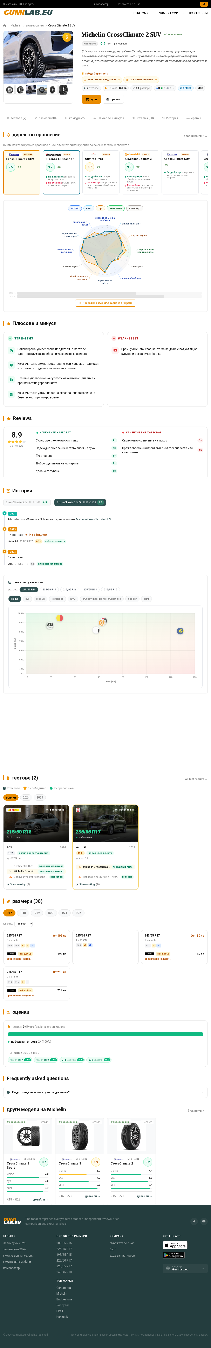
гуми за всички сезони (18, 1255)
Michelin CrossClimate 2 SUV (25, 871)
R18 (23, 913)
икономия (115, 208)
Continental (64, 1287)
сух (100, 208)
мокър (75, 208)
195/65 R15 (64, 1254)
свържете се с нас (128, 4)
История (172, 118)
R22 (78, 913)
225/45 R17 (64, 1249)
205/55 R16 (64, 1243)
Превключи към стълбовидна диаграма (107, 303)
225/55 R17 (64, 1266)
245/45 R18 (64, 1272)
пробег (132, 598)
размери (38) (48, 118)
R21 (64, 913)
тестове (93, 88)
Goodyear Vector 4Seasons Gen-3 (31, 876)
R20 (50, 913)
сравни (115, 99)
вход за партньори (122, 1255)
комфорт (135, 208)
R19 (37, 913)
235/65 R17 (83, 935)
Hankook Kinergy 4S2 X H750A (100, 876)
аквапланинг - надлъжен (104, 79)
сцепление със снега (143, 79)
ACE (10, 563)
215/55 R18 (29, 589)
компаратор (101, 4)
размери (143, 88)
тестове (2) (18, 118)
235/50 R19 (49, 589)
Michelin (16, 25)
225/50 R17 (64, 1260)
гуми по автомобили (17, 1261)
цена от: (117, 88)
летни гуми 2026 (14, 1243)
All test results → (196, 779)
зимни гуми (168, 13)
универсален (35, 25)
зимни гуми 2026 (14, 1249)
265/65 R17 (14, 972)
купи (93, 99)
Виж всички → (198, 1110)
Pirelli (59, 1311)
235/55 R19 (110, 589)
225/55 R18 (90, 589)
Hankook (62, 1316)
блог (113, 1249)
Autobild (13, 541)
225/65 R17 (14, 935)
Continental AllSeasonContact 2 (25, 866)
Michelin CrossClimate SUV (93, 519)
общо (14, 598)
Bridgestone (64, 1299)
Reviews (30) (145, 118)
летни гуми (139, 13)
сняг (88, 208)
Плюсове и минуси (111, 118)
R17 (9, 913)
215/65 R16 (69, 589)
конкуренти (77, 118)
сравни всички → (196, 136)
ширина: (8, 923)
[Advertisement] (105, 734)
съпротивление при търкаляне (102, 598)
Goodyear (62, 1305)
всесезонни (198, 13)
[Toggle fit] (69, 80)
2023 (39, 797)
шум (73, 598)
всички (11, 797)
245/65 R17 (152, 935)
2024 (26, 797)
